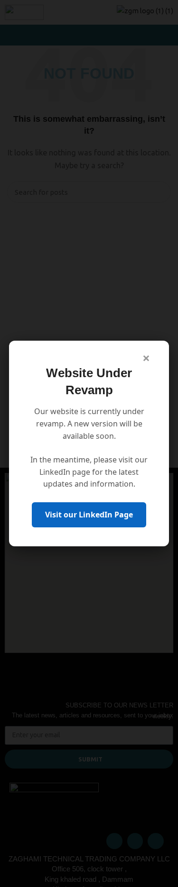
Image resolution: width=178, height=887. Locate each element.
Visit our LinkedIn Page (89, 514)
